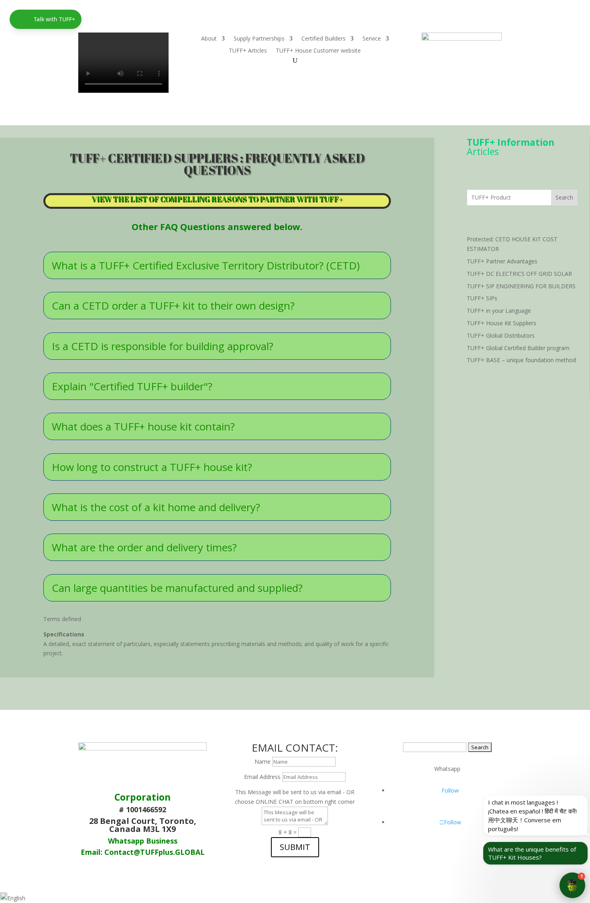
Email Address (262, 777)
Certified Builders (323, 39)
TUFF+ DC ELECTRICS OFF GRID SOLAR (519, 273)
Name (262, 761)
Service (371, 39)
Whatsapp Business (142, 841)
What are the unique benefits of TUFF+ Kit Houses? (532, 853)
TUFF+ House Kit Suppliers (501, 323)
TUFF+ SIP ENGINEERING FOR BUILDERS (521, 286)
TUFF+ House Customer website (318, 51)
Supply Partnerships (259, 39)
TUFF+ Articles (248, 51)
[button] (295, 897)
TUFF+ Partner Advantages (502, 261)
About (209, 39)
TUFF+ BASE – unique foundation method (521, 360)
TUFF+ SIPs (482, 298)
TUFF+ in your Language (499, 310)
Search (564, 197)
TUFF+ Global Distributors (501, 335)
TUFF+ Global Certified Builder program (518, 348)
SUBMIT (295, 847)
